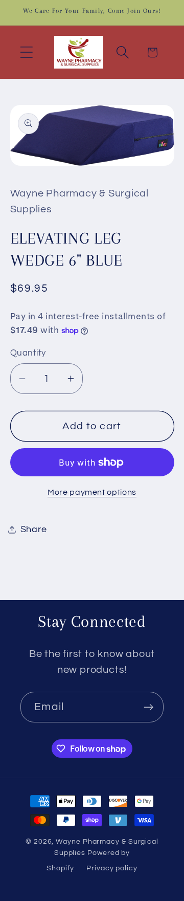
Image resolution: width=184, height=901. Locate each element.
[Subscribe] (148, 707)
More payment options (92, 492)
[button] (26, 52)
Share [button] (33, 529)
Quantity (28, 353)
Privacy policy (111, 868)
